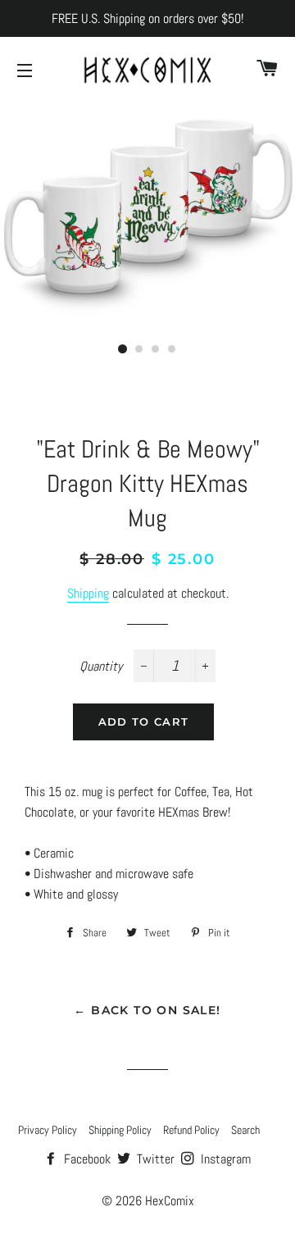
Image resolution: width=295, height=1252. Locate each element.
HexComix (169, 1200)
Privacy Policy (47, 1129)
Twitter (154, 1159)
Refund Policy (191, 1129)
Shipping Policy (120, 1129)
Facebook (86, 1159)
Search (245, 1129)
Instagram (224, 1159)
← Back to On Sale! (147, 1010)
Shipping (88, 593)
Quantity (100, 666)
